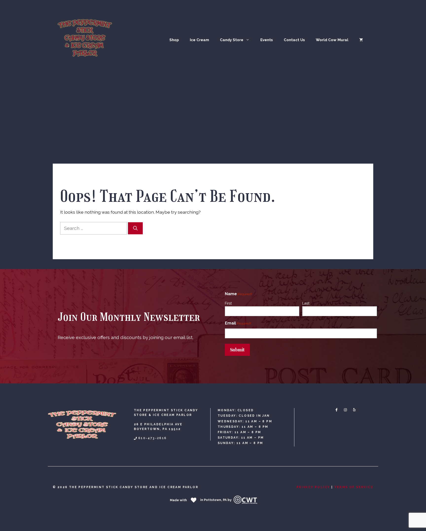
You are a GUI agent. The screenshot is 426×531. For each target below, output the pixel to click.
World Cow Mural (332, 40)
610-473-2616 (152, 438)
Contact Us (294, 40)
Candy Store (231, 40)
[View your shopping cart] (361, 39)
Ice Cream (199, 40)
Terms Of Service (353, 487)
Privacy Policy (313, 487)
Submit (237, 350)
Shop (174, 40)
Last (305, 303)
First (228, 303)
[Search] (135, 228)
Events (266, 40)
